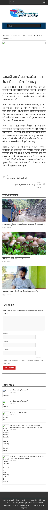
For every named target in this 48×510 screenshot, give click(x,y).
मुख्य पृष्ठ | (6, 500)
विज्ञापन (18, 500)
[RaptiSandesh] (24, 15)
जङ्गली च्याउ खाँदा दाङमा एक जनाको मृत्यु (16, 258)
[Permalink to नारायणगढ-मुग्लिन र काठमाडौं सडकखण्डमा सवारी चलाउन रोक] (24, 221)
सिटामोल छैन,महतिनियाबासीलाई (17, 177)
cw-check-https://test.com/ (19, 390)
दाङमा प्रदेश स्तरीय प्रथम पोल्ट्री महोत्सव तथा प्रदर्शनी (28, 185)
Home (7, 35)
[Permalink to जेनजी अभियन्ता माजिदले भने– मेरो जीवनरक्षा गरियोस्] (24, 288)
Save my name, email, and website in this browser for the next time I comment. (23, 360)
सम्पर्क (24, 500)
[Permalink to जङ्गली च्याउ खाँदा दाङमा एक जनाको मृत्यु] (24, 254)
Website (6, 349)
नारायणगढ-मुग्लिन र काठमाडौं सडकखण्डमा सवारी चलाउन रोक (23, 224)
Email (5, 341)
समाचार (12, 35)
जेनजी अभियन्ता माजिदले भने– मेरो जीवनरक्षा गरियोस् (20, 291)
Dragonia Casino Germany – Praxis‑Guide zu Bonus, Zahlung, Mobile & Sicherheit (27, 457)
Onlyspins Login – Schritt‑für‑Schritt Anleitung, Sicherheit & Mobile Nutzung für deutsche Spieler (26, 426)
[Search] (44, 2)
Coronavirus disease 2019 (18, 412)
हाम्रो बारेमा (12, 500)
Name (5, 333)
